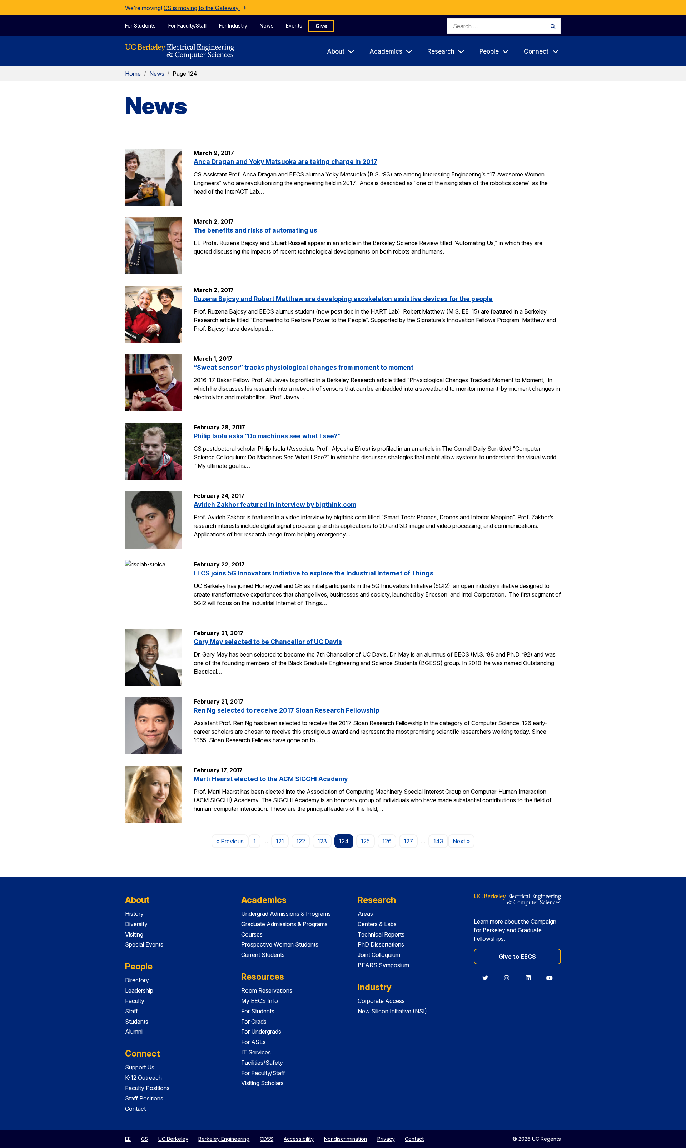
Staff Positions (144, 1098)
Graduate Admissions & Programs (284, 924)
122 (300, 841)
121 (280, 841)
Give (321, 26)
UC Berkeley (173, 1139)
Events (294, 26)
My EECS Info (259, 1000)
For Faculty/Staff (187, 26)
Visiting (134, 934)
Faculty (134, 1000)
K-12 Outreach (143, 1077)
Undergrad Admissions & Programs (286, 913)
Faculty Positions (147, 1088)
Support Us (139, 1067)
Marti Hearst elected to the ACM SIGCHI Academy (271, 779)
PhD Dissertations (381, 944)
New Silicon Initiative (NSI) (392, 1011)
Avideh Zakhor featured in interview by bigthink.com (275, 504)
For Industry (233, 26)
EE (128, 1139)
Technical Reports (381, 934)
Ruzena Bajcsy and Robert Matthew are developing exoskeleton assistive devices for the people (343, 299)
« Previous (232, 841)
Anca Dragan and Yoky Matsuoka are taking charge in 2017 (285, 161)
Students (136, 1021)
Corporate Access (381, 1000)
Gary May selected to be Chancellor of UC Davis (268, 641)
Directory (137, 980)
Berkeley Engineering (223, 1139)
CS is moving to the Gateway (202, 7)
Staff (131, 1011)
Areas (365, 913)
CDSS (266, 1139)
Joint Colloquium (379, 954)
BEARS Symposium (383, 965)
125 (365, 841)
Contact (135, 1108)
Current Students (263, 954)
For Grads (254, 1021)
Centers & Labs (377, 924)
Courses (252, 934)
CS (144, 1139)
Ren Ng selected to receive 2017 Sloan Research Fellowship (286, 710)
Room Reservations (266, 990)
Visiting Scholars (262, 1083)
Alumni (134, 1031)
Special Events (144, 944)
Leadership (139, 990)
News (267, 26)
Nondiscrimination (345, 1139)
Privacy (386, 1139)
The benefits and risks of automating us (255, 230)
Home (133, 73)
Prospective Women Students (279, 944)
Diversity (136, 924)
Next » (463, 841)
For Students (140, 26)
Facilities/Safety (262, 1062)
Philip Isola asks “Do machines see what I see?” (267, 436)
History (134, 913)
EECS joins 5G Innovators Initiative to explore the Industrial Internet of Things (313, 573)
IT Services (256, 1052)
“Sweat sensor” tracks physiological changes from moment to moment (303, 367)
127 (408, 841)
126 (387, 841)
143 (438, 841)
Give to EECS (517, 956)
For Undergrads (261, 1031)
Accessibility (299, 1139)
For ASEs (253, 1041)
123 (322, 841)
